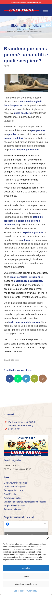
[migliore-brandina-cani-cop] (26, 83)
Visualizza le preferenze (26, 584)
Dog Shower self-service (15, 482)
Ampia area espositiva (14, 505)
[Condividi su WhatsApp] (18, 379)
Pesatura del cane (12, 509)
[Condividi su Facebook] (10, 379)
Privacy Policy (31, 591)
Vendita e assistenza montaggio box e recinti (25, 501)
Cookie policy (19, 591)
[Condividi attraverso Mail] (34, 379)
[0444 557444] (6, 429)
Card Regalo (10, 494)
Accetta (26, 568)
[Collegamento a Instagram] (43, 379)
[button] (47, 538)
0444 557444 (36, 2)
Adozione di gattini (12, 498)
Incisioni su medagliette (15, 486)
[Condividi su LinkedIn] (26, 379)
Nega (26, 576)
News (7, 66)
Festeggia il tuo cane (13, 490)
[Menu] (44, 10)
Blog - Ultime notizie (26, 25)
